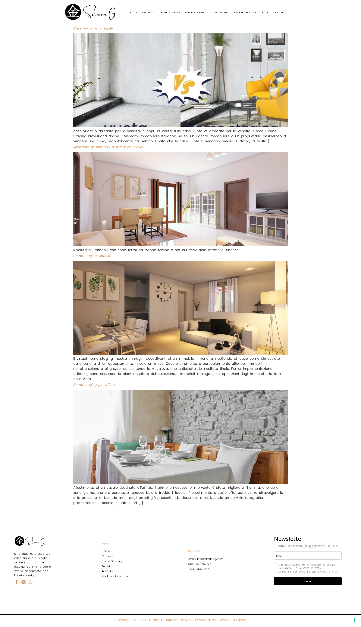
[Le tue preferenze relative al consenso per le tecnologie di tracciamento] (354, 620)
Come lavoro (219, 12)
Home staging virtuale (91, 256)
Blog (265, 12)
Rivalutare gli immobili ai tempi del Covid (108, 147)
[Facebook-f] (16, 582)
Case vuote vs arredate (93, 28)
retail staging (194, 12)
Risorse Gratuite (245, 12)
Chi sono (148, 12)
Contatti (279, 12)
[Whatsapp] (30, 582)
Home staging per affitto (94, 384)
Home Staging (170, 12)
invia (308, 581)
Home (133, 12)
